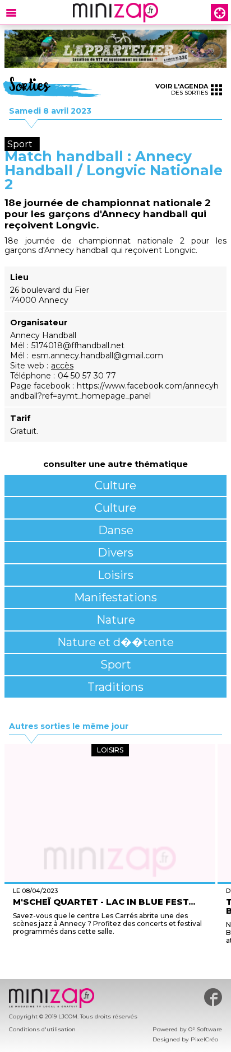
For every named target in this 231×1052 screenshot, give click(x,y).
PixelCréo (204, 1039)
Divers (115, 552)
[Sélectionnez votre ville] (219, 12)
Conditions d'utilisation (42, 1029)
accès (62, 366)
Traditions (115, 687)
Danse (115, 530)
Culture (115, 485)
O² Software (205, 1029)
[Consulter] (115, 49)
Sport (115, 664)
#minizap (213, 997)
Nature (115, 619)
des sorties (181, 89)
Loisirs (115, 575)
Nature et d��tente (115, 642)
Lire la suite (110, 952)
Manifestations (115, 597)
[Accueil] (115, 12)
